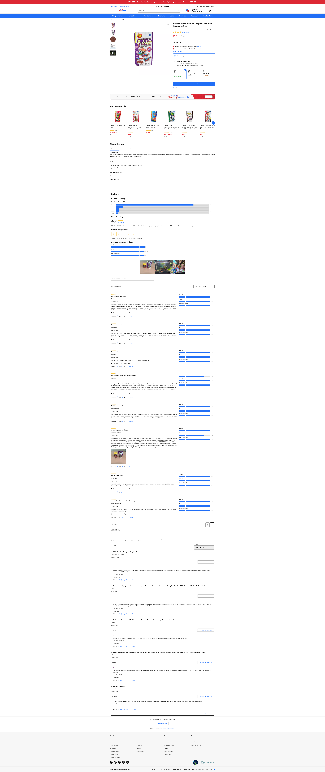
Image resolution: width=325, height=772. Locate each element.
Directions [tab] (133, 148)
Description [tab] (114, 148)
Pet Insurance (167, 754)
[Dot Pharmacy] (207, 762)
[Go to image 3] (113, 39)
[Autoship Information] (191, 61)
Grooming (166, 739)
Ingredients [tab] (123, 148)
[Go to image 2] (113, 32)
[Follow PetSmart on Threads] (119, 762)
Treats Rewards (114, 745)
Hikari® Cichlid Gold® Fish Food (117, 126)
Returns (139, 748)
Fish (112, 20)
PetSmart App (114, 754)
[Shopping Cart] (212, 11)
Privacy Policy (167, 769)
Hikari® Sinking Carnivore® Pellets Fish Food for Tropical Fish (134, 127)
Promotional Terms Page (168, 728)
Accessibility (140, 751)
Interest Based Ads (176, 769)
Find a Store (194, 739)
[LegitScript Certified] (195, 762)
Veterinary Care (168, 751)
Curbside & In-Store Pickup (198, 742)
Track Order (140, 745)
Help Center (140, 739)
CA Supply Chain (186, 769)
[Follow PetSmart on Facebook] (111, 762)
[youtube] (127, 762)
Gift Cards (113, 748)
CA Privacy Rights (196, 769)
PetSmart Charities (115, 757)
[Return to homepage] (123, 10)
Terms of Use (159, 769)
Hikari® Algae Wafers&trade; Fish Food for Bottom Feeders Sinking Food (171, 127)
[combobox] (159, 10)
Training (166, 748)
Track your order (124, 6)
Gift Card (114, 6)
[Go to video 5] (113, 53)
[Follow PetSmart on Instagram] (115, 762)
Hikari (174, 29)
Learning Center (114, 751)
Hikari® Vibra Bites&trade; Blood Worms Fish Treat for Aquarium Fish (207, 127)
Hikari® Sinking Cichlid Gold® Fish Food (152, 126)
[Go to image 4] (113, 46)
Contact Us (140, 742)
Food (124, 20)
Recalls (153, 769)
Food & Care (118, 20)
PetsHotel (166, 742)
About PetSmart (114, 739)
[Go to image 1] (113, 25)
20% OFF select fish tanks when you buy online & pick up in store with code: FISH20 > (162, 2)
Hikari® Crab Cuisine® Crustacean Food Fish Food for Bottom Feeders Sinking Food (189, 127)
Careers (112, 742)
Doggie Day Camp (169, 745)
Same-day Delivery (196, 745)
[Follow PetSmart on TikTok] (123, 762)
